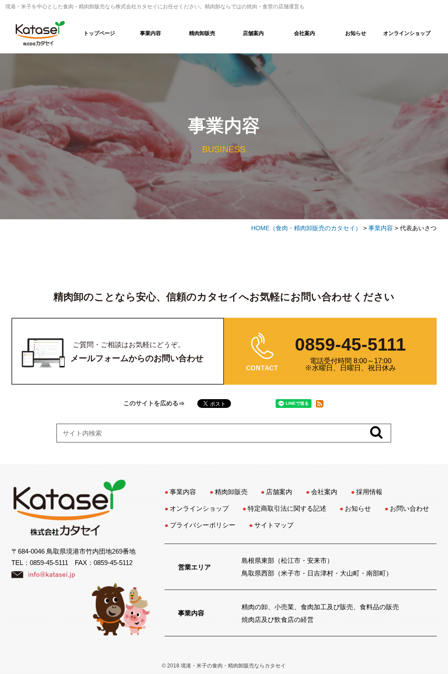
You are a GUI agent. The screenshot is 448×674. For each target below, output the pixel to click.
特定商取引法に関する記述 (287, 508)
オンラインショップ (406, 33)
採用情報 (369, 491)
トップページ (99, 33)
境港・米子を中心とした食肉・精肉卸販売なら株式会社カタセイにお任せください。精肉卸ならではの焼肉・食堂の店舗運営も (154, 7)
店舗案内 (253, 33)
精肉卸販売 (202, 33)
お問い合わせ (409, 508)
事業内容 (150, 33)
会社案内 (304, 33)
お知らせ (355, 33)
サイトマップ (274, 525)
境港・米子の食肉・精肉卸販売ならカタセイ (233, 666)
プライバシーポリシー (202, 525)
